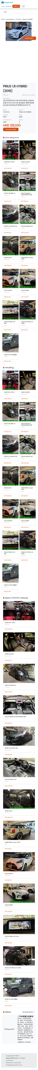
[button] (18, 31)
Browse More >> (29, 1012)
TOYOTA (19, 19)
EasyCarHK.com (12, 1058)
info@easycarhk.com (14, 1065)
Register (16, 6)
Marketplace (11, 19)
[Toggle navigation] (23, 6)
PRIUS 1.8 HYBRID (28, 19)
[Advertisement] (19, 62)
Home (3, 19)
